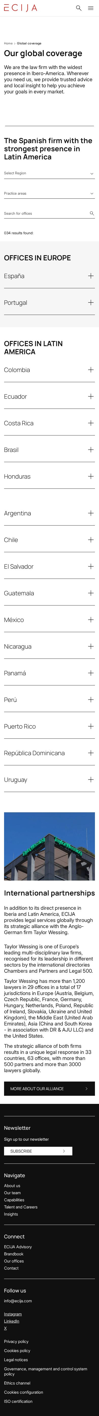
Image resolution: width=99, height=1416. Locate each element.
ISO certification (18, 1401)
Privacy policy (16, 1341)
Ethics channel (17, 1383)
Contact (11, 1268)
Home (8, 43)
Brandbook (13, 1253)
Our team (12, 1192)
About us (12, 1185)
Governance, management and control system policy (45, 1371)
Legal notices (16, 1359)
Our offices (14, 1260)
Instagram (13, 1314)
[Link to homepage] (20, 8)
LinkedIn (11, 1321)
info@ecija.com (18, 1300)
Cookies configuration (23, 1392)
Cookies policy (17, 1350)
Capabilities (14, 1199)
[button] (79, 8)
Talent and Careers (21, 1206)
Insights (11, 1214)
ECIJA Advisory (18, 1246)
